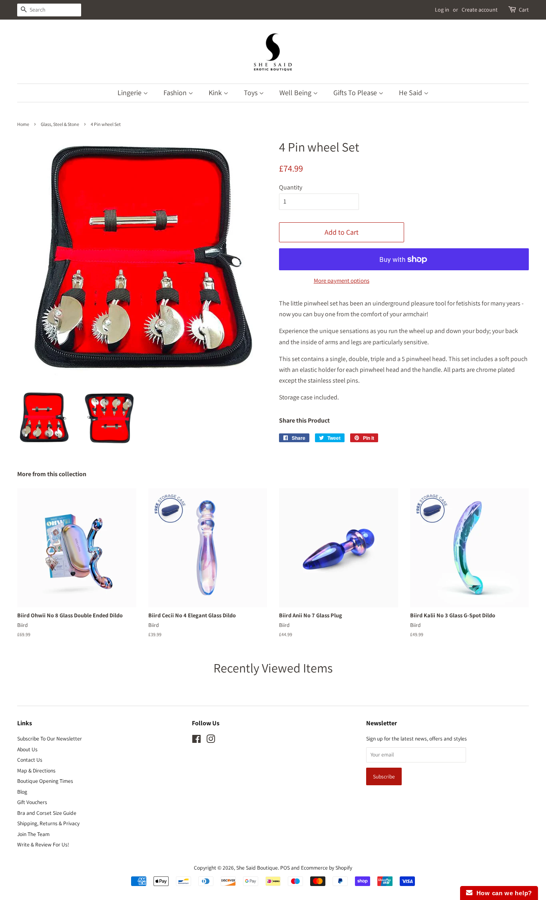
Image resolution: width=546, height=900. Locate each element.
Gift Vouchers (32, 802)
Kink (216, 92)
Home (23, 124)
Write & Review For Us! (43, 844)
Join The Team (33, 834)
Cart (524, 9)
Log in (442, 9)
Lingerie (130, 92)
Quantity (290, 187)
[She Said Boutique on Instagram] (210, 740)
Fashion (175, 92)
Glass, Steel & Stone (60, 124)
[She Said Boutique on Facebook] (196, 740)
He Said (411, 92)
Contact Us (29, 759)
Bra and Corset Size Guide (46, 812)
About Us (27, 749)
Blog (22, 791)
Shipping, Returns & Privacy (48, 823)
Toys (251, 92)
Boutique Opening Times (45, 780)
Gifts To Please (356, 92)
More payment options (341, 280)
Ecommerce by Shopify (326, 867)
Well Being (296, 92)
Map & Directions (36, 770)
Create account (480, 9)
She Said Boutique (257, 867)
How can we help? (502, 893)
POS (285, 867)
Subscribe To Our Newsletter (49, 738)
